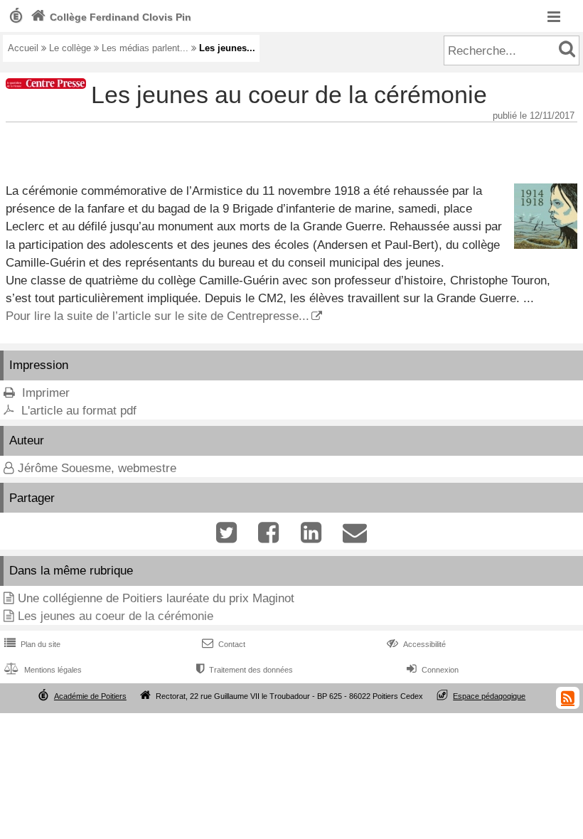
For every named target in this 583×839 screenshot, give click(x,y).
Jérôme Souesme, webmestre (97, 468)
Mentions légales (43, 670)
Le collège (70, 48)
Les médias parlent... (145, 48)
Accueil (23, 48)
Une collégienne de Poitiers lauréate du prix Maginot (156, 598)
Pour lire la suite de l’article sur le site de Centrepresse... (157, 316)
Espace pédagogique (489, 696)
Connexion (433, 670)
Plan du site (32, 644)
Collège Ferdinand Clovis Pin (111, 17)
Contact (223, 644)
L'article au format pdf (79, 410)
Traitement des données (244, 670)
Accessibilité (416, 644)
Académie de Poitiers (90, 696)
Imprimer (46, 393)
